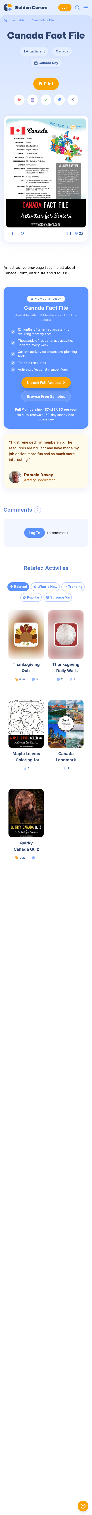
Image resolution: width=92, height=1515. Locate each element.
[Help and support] (83, 1506)
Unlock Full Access (44, 382)
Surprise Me (60, 597)
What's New (47, 587)
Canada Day (47, 61)
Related (20, 587)
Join (64, 7)
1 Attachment (34, 51)
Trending (75, 587)
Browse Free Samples (46, 396)
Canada (62, 51)
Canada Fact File (43, 20)
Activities (19, 20)
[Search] (77, 8)
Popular (33, 597)
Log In (34, 532)
